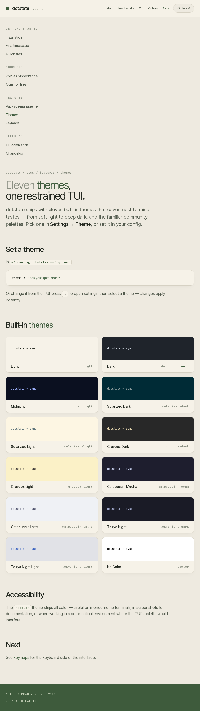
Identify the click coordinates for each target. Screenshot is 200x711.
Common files (16, 84)
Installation (14, 37)
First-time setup (17, 45)
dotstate (28, 8)
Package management (23, 106)
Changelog (14, 153)
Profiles (153, 8)
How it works (125, 8)
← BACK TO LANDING (22, 701)
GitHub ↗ (183, 8)
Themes (12, 115)
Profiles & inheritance (22, 76)
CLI (141, 8)
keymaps (21, 657)
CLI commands (17, 145)
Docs (165, 8)
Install (108, 8)
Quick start (14, 54)
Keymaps (12, 123)
